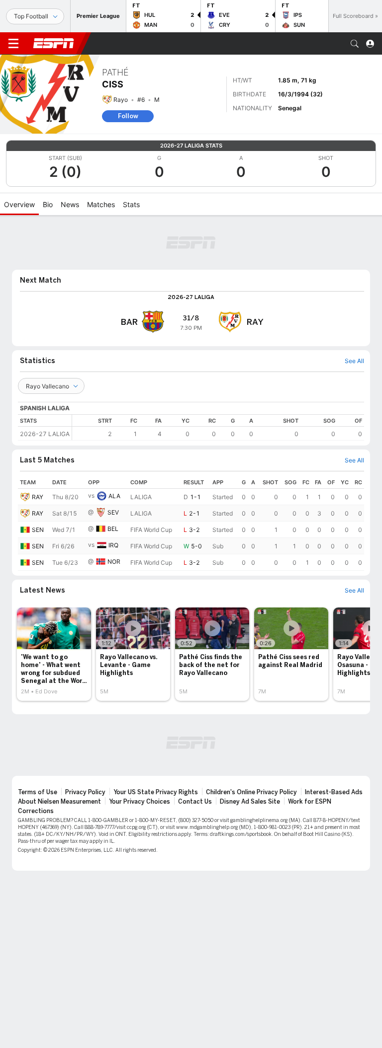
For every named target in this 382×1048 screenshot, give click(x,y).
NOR (113, 561)
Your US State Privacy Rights (155, 792)
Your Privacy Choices (139, 801)
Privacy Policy (85, 792)
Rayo (120, 99)
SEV (113, 512)
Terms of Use (37, 792)
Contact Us (195, 801)
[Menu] (13, 44)
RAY (37, 497)
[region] (218, 427)
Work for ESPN (309, 801)
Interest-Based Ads (334, 792)
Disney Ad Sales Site (250, 801)
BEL (112, 528)
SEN (38, 529)
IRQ (113, 545)
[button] (355, 44)
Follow (128, 116)
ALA (114, 496)
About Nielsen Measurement (59, 801)
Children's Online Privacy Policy (251, 792)
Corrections (36, 811)
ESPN (53, 43)
